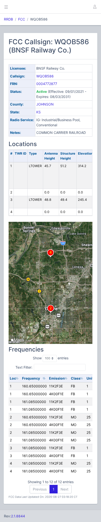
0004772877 (46, 84)
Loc (13, 378)
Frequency (31, 378)
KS (38, 112)
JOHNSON (45, 104)
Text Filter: (23, 367)
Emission (57, 378)
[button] (94, 6)
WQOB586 (45, 76)
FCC (21, 19)
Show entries (50, 358)
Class (75, 378)
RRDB (8, 19)
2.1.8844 (18, 516)
